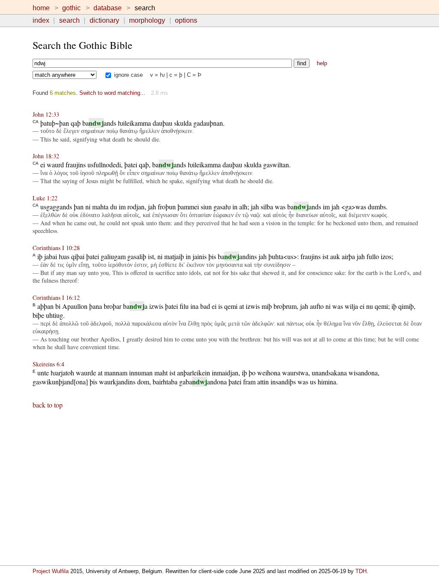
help (322, 63)
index (41, 20)
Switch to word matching (109, 93)
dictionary (104, 20)
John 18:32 (46, 156)
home (41, 8)
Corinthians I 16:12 (56, 297)
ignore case (127, 75)
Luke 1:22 (45, 198)
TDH (361, 571)
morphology (147, 20)
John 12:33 (46, 114)
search (69, 20)
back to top (48, 404)
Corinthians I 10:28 (56, 248)
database (107, 8)
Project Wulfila (51, 571)
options (186, 20)
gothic (71, 8)
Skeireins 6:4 (48, 364)
